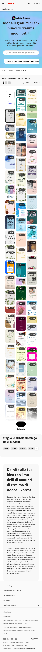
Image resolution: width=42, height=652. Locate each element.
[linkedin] (16, 639)
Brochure (22, 448)
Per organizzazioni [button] (9, 595)
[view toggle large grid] (9, 82)
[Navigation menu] (3, 3)
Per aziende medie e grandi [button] (12, 591)
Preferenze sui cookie (21, 645)
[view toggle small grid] (3, 82)
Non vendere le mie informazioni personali (14, 648)
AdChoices (32, 648)
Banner (14, 448)
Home (3, 70)
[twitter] (12, 639)
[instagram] (8, 639)
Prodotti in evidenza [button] (9, 605)
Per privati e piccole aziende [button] (12, 586)
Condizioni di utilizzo (8, 645)
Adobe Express (7, 9)
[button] (29, 3)
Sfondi (6, 448)
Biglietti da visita (33, 448)
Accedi (36, 3)
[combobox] (21, 52)
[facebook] (4, 639)
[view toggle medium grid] (6, 82)
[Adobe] (10, 3)
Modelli (11, 70)
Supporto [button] (6, 600)
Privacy (27, 642)
